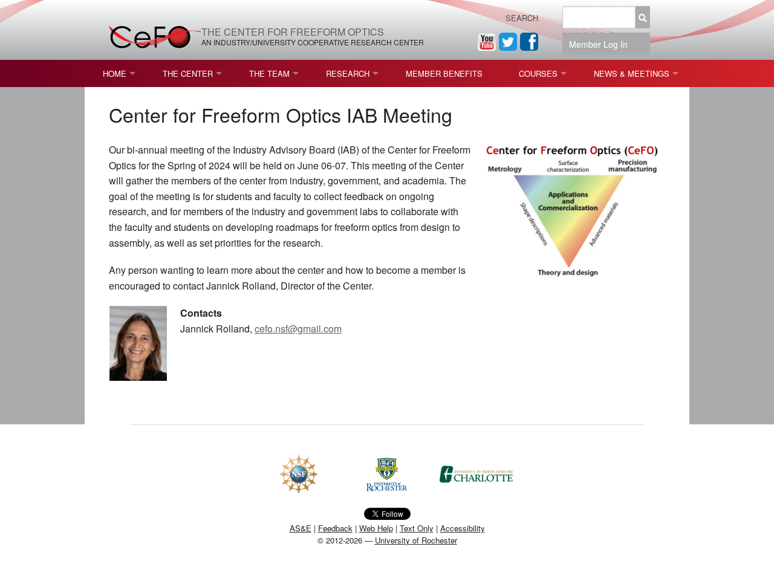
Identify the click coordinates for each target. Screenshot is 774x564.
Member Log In (602, 44)
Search (522, 18)
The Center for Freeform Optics (292, 32)
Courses (538, 73)
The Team (269, 73)
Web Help (376, 528)
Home (114, 73)
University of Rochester (416, 540)
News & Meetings (631, 73)
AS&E (300, 528)
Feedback (335, 528)
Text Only (417, 528)
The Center (188, 73)
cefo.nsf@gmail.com (298, 328)
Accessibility (462, 528)
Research (347, 73)
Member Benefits (444, 73)
